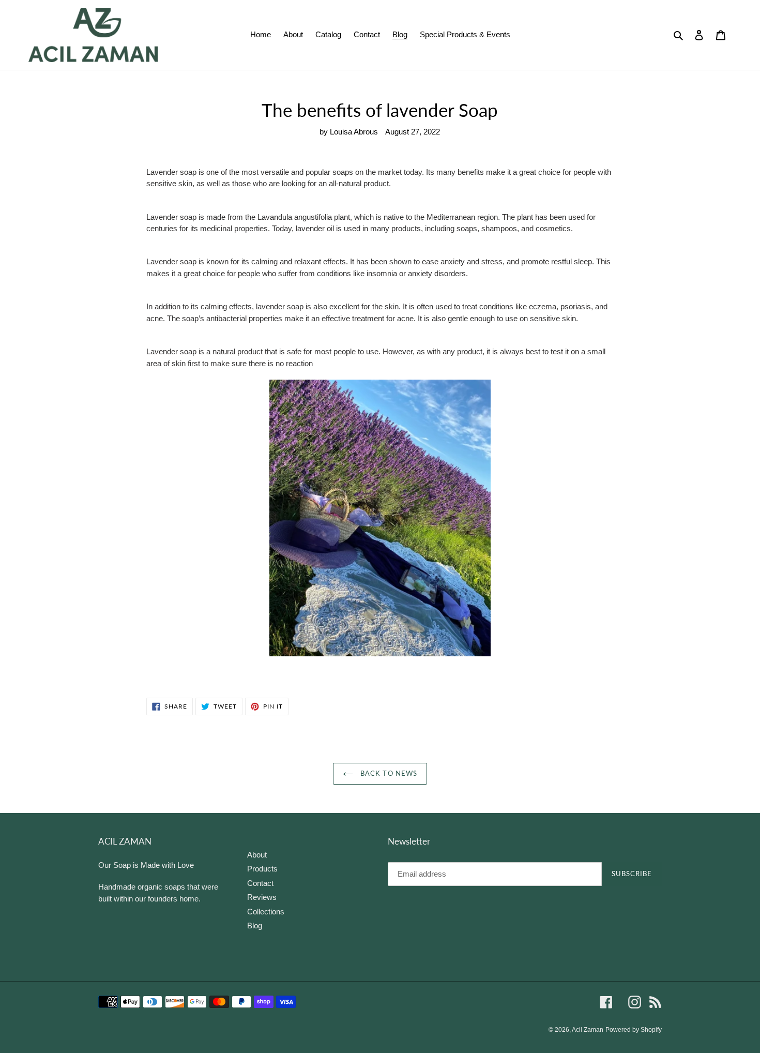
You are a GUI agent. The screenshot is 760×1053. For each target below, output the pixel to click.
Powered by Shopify (633, 1029)
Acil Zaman (587, 1029)
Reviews (262, 897)
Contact (260, 883)
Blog (254, 925)
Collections (265, 911)
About (257, 854)
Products (262, 868)
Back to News (387, 773)
